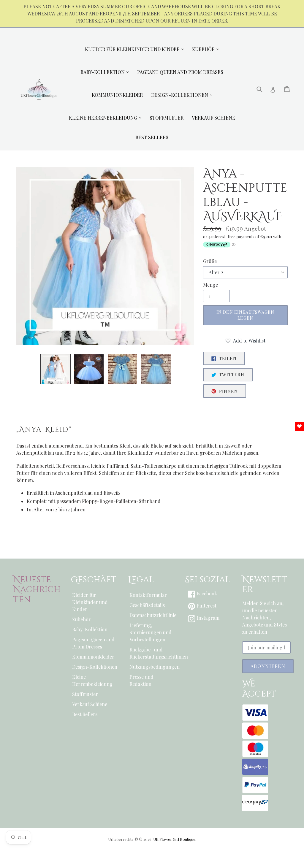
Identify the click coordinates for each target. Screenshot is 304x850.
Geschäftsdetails (147, 605)
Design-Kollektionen (94, 667)
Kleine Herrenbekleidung (92, 680)
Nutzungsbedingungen (152, 667)
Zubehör (81, 619)
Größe (210, 261)
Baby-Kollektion (89, 629)
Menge (210, 285)
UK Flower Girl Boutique (174, 839)
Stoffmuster (85, 694)
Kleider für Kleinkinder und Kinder (90, 602)
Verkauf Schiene (89, 704)
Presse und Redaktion (141, 680)
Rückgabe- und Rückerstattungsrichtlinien (152, 653)
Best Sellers (84, 714)
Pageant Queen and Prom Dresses (93, 643)
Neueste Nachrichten (37, 590)
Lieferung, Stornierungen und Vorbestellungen (150, 632)
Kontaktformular (148, 595)
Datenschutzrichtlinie (152, 615)
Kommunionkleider (93, 657)
